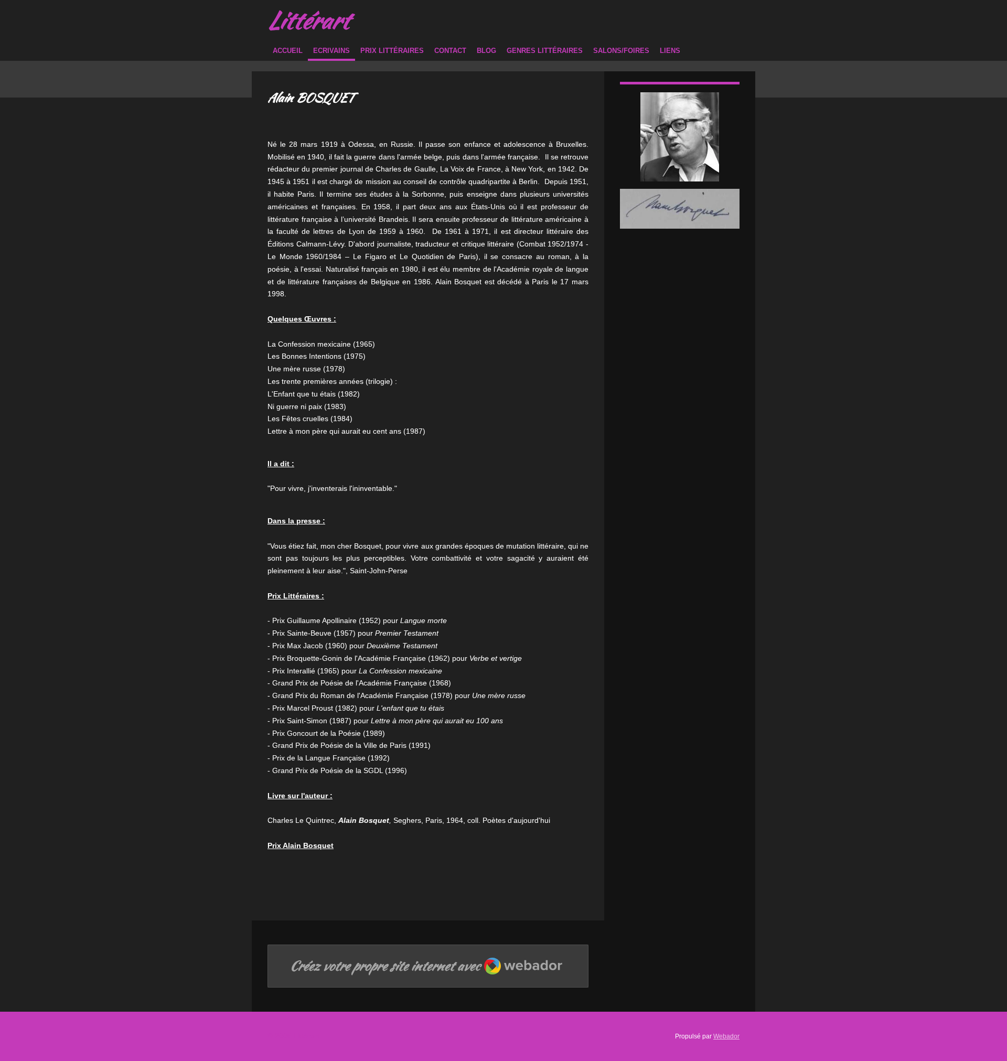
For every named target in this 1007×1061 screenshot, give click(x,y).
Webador (726, 1036)
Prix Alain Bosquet (300, 845)
